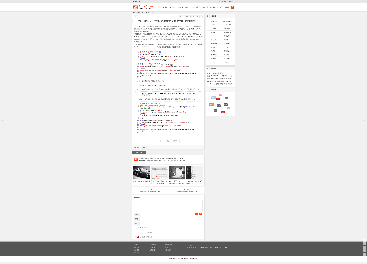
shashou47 (169, 158)
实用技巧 (147, 12)
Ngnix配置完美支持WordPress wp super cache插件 (177, 183)
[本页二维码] (364, 257)
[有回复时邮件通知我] (137, 237)
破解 (222, 105)
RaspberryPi (227, 32)
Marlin (214, 28)
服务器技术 (196, 7)
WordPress (140, 12)
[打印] (180, 16)
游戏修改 (152, 247)
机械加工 (188, 7)
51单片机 (214, 21)
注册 (135, 1)
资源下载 (205, 7)
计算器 (227, 7)
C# (214, 25)
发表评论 (188, 17)
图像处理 (227, 36)
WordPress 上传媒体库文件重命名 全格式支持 (221, 84)
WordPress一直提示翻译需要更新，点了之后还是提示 (223, 81)
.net (229, 105)
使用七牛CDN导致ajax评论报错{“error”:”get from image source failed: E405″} (230, 76)
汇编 (227, 47)
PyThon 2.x (213, 32)
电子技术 (214, 51)
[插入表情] (200, 214)
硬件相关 (219, 7)
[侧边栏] (201, 16)
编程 (218, 111)
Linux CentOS (227, 25)
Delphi (212, 101)
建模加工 (227, 40)
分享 (175, 141)
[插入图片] (196, 214)
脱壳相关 (227, 58)
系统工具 (227, 54)
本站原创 (227, 43)
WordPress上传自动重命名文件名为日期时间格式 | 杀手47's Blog (166, 160)
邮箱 (136, 219)
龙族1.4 (227, 62)
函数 (225, 98)
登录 (141, 1)
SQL (214, 36)
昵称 (136, 214)
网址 (136, 223)
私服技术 (136, 250)
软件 (215, 104)
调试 (225, 111)
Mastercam (226, 28)
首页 (134, 12)
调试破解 (180, 7)
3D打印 (212, 7)
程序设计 (172, 7)
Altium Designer (227, 21)
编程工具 (214, 58)
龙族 (214, 62)
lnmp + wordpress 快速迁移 (141, 181)
